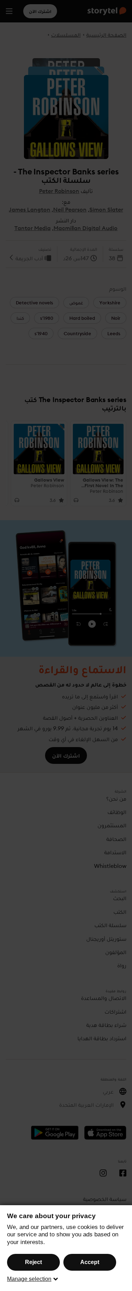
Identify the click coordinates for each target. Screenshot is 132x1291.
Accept (89, 1262)
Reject (33, 1262)
